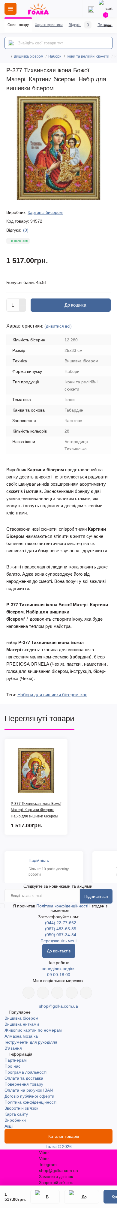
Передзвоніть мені (58, 940)
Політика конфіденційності (62, 906)
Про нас (12, 1066)
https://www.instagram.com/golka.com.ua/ (43, 993)
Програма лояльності (25, 1072)
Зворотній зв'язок (21, 1108)
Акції (9, 1126)
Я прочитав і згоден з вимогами (60, 908)
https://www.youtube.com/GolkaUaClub (57, 993)
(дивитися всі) (58, 326)
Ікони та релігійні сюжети (88, 56)
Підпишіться (96, 896)
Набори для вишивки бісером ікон (52, 694)
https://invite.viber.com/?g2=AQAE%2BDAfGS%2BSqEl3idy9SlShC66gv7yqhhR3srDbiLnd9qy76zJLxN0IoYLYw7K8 (72, 993)
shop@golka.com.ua (58, 1006)
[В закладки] (45, 1197)
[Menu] (10, 9)
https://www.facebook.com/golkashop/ (28, 993)
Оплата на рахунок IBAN (28, 1090)
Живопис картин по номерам (33, 1030)
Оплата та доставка (23, 1078)
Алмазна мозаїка (21, 1036)
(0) (25, 230)
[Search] (11, 43)
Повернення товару (23, 1084)
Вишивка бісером (28, 56)
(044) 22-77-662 (60, 922)
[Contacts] (91, 8)
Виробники (15, 1120)
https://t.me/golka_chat (86, 993)
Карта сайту (16, 1114)
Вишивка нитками (21, 1024)
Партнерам (15, 1060)
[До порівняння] (81, 1197)
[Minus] (23, 308)
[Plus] (23, 301)
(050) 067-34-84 (60, 934)
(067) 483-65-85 (60, 928)
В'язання (13, 1048)
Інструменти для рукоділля (30, 1042)
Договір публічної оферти (29, 1096)
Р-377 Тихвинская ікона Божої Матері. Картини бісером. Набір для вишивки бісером (36, 810)
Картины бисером (45, 212)
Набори (55, 56)
